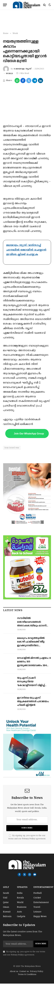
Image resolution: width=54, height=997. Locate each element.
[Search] (44, 5)
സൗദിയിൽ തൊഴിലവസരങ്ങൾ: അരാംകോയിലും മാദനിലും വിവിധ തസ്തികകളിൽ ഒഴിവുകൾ (34, 625)
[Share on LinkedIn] (40, 80)
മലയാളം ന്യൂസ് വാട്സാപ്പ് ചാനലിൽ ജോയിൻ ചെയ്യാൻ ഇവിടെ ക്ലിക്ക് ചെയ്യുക (26, 250)
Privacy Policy (28, 839)
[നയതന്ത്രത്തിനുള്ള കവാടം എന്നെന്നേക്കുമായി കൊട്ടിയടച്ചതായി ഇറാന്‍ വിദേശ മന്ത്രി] (27, 103)
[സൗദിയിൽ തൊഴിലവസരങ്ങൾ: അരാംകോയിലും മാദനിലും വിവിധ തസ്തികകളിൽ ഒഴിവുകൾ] (8, 621)
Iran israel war (11, 448)
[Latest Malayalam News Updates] (26, 5)
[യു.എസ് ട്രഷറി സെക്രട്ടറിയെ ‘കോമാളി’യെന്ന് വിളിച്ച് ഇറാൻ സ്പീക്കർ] (8, 681)
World (9, 74)
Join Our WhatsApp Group (29, 433)
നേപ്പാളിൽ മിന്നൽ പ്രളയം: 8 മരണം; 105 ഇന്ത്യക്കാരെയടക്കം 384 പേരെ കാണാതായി (34, 663)
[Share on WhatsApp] (17, 80)
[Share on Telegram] (34, 80)
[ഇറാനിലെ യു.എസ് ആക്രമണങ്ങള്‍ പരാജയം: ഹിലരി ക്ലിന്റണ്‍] (8, 701)
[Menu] (5, 5)
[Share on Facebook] (23, 80)
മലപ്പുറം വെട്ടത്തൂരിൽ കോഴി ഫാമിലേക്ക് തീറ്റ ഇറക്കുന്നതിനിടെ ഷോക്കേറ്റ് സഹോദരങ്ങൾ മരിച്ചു (33, 645)
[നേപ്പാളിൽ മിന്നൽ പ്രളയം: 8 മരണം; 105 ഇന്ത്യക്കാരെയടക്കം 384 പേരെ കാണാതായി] (8, 661)
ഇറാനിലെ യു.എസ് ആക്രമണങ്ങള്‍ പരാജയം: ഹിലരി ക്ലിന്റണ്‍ (33, 701)
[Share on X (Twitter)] (28, 80)
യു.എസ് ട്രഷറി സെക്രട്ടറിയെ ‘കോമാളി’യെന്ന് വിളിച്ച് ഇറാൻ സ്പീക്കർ (31, 683)
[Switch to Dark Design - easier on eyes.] (49, 4)
